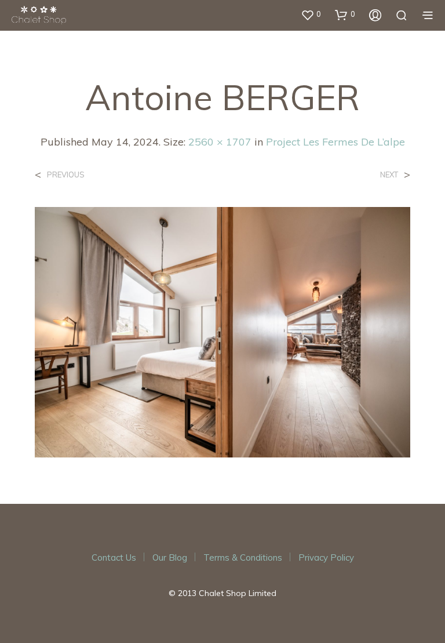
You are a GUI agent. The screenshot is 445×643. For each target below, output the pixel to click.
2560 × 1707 (219, 141)
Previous (66, 175)
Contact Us (114, 557)
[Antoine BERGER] (222, 331)
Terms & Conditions (242, 557)
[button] (311, 14)
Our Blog (169, 557)
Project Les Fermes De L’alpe (335, 141)
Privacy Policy (326, 557)
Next (389, 175)
